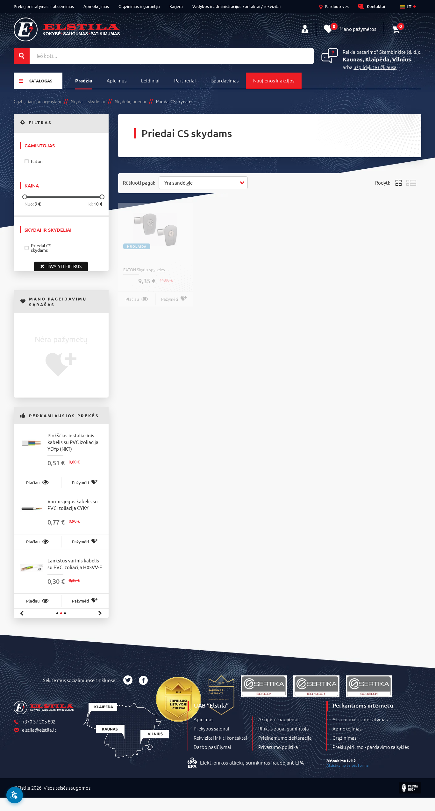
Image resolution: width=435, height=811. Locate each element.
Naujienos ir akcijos (273, 80)
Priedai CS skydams (41, 247)
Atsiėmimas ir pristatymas (360, 719)
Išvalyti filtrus (64, 266)
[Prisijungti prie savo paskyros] (305, 29)
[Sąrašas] (411, 182)
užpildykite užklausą (374, 67)
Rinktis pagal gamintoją (283, 728)
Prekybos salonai (211, 728)
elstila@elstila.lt (39, 730)
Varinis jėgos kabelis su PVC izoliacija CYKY (72, 504)
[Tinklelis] (398, 182)
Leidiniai (150, 80)
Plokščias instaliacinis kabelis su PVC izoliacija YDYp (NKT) (72, 442)
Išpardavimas (224, 80)
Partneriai (185, 80)
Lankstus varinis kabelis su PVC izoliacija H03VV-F (74, 563)
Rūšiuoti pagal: (139, 183)
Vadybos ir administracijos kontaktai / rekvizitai (236, 6)
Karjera (176, 6)
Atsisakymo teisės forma (347, 765)
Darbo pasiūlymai (212, 747)
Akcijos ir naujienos (278, 719)
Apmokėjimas (96, 6)
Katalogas (40, 80)
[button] (203, 182)
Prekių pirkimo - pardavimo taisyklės (370, 747)
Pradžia (83, 80)
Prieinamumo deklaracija (285, 738)
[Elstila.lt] (67, 29)
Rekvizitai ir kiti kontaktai (220, 738)
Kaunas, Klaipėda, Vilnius (377, 59)
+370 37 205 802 (38, 722)
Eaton (37, 161)
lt (408, 6)
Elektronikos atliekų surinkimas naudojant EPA (252, 762)
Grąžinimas (344, 738)
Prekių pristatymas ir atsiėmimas (44, 6)
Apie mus (116, 80)
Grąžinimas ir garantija (139, 6)
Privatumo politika (278, 747)
